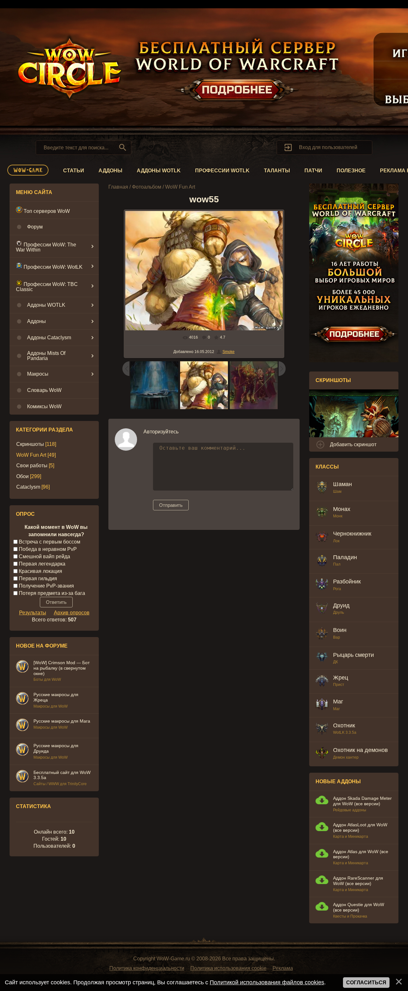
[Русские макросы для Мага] (22, 725)
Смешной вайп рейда (44, 556)
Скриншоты (30, 444)
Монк (337, 516)
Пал (336, 564)
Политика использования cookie (228, 968)
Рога (337, 589)
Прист (338, 684)
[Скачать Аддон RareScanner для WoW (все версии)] (322, 880)
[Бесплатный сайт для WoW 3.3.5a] (22, 777)
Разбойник (347, 581)
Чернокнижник (352, 533)
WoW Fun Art (31, 455)
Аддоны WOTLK (159, 170)
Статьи (73, 170)
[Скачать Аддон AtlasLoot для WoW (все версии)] (322, 827)
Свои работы (31, 465)
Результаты (32, 612)
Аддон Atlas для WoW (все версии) (360, 854)
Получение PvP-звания (46, 585)
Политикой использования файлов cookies (267, 982)
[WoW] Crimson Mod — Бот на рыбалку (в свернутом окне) (61, 668)
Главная (118, 187)
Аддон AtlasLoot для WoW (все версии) (360, 827)
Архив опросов (72, 612)
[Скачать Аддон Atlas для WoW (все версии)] (322, 854)
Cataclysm (28, 487)
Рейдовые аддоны (349, 810)
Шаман (342, 484)
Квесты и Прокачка (350, 916)
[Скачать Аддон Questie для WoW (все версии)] (322, 907)
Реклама (283, 968)
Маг (338, 701)
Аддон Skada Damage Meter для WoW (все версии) (362, 801)
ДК (335, 662)
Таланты (277, 170)
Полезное (351, 170)
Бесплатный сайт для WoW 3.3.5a (62, 775)
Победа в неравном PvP (48, 549)
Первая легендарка (42, 564)
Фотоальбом (146, 187)
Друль (338, 612)
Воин (339, 630)
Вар (336, 637)
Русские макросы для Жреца (55, 697)
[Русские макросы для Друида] (22, 750)
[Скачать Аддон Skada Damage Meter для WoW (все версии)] (322, 801)
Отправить (171, 505)
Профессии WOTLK (222, 170)
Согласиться (366, 982)
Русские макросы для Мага (61, 721)
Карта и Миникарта (350, 836)
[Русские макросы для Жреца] (22, 699)
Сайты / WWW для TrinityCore (60, 784)
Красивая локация (40, 571)
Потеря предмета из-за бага (52, 593)
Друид (341, 605)
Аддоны (110, 170)
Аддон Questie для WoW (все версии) (358, 907)
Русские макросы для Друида (55, 748)
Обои (22, 476)
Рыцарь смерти (353, 655)
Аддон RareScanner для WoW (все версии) (358, 880)
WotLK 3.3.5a (344, 732)
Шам (337, 491)
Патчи (313, 170)
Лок (336, 541)
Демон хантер (346, 757)
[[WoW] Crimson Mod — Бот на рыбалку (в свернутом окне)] (22, 667)
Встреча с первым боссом (49, 541)
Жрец (340, 677)
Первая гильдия (38, 578)
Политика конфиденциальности (146, 968)
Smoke (228, 351)
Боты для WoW (47, 679)
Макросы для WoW (50, 706)
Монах (341, 509)
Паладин (345, 557)
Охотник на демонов (360, 750)
